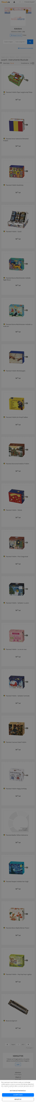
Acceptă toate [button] (18, 1095)
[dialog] (18, 1091)
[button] (18, 1090)
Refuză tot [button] (18, 1099)
